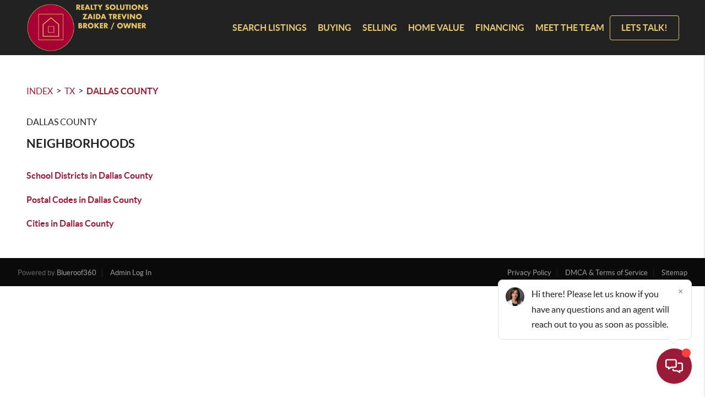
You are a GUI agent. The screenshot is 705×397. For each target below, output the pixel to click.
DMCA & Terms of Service (606, 273)
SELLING (379, 28)
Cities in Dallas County (70, 223)
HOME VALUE (436, 28)
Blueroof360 (76, 273)
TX (69, 91)
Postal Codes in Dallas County (84, 200)
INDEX (39, 91)
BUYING (334, 28)
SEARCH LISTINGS (269, 28)
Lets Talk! (644, 28)
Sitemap (674, 273)
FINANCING (499, 28)
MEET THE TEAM (569, 28)
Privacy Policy (529, 273)
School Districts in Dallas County (89, 175)
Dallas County (122, 91)
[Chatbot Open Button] (674, 366)
